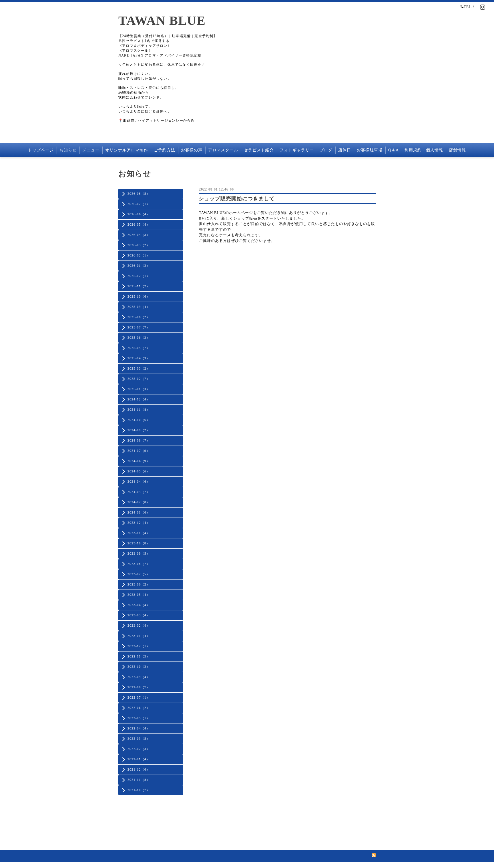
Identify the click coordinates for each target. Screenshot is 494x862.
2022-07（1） (139, 697)
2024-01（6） (139, 512)
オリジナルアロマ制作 (126, 150)
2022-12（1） (139, 646)
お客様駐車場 (370, 150)
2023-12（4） (139, 522)
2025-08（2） (139, 317)
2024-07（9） (139, 450)
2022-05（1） (139, 718)
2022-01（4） (139, 759)
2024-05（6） (139, 471)
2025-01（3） (139, 389)
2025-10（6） (139, 296)
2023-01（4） (139, 636)
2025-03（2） (139, 368)
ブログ (326, 150)
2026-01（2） (139, 265)
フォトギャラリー (297, 150)
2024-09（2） (139, 430)
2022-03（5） (139, 738)
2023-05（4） (139, 594)
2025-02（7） (139, 378)
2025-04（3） (139, 358)
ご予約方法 (164, 150)
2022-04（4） (139, 728)
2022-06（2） (139, 707)
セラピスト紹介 (259, 150)
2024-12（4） (139, 399)
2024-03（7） (139, 492)
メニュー (90, 150)
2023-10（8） (139, 543)
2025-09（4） (139, 306)
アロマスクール (223, 150)
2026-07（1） (139, 204)
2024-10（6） (139, 420)
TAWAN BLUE (162, 20)
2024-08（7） (139, 440)
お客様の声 (191, 150)
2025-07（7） (139, 327)
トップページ (41, 150)
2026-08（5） (139, 193)
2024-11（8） (139, 409)
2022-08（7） (139, 687)
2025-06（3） (139, 337)
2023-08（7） (139, 564)
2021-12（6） (139, 769)
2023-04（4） (139, 605)
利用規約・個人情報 (424, 150)
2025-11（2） (139, 286)
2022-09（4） (139, 677)
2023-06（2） (139, 584)
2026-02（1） (139, 255)
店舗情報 (457, 150)
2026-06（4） (139, 214)
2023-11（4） (139, 533)
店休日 (344, 150)
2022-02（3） (139, 749)
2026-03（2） (139, 245)
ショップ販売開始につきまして (237, 198)
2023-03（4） (139, 615)
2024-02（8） (139, 502)
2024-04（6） (139, 481)
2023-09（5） (139, 553)
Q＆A (393, 150)
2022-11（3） (139, 656)
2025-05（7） (139, 348)
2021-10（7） (139, 790)
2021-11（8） (139, 779)
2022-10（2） (139, 666)
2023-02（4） (139, 625)
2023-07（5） (139, 574)
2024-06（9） (139, 461)
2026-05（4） (139, 224)
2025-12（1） (139, 276)
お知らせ (68, 150)
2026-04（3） (139, 234)
